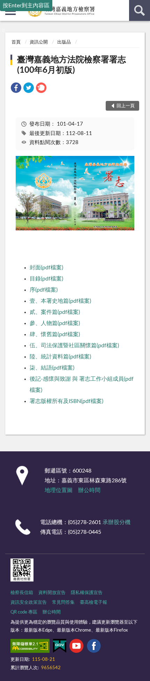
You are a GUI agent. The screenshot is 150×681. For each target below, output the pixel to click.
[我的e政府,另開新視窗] (59, 647)
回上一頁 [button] (126, 106)
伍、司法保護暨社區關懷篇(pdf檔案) (74, 345)
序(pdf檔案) (44, 290)
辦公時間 (89, 490)
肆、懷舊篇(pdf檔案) (55, 334)
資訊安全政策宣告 (28, 602)
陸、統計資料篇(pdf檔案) (60, 356)
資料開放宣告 (52, 593)
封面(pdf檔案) (46, 267)
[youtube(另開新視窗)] (76, 647)
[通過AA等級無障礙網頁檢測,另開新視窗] (30, 647)
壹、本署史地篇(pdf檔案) (60, 301)
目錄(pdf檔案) (46, 279)
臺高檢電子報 (93, 602)
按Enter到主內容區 (26, 5)
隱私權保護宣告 (87, 593)
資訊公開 (39, 42)
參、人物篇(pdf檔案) (55, 323)
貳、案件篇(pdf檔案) (55, 312)
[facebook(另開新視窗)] (94, 647)
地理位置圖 (59, 490)
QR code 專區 (23, 612)
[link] (16, 88)
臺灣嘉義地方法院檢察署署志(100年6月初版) (71, 65)
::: (3, 30)
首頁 (16, 42)
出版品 (64, 42)
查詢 (139, 10)
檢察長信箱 (21, 593)
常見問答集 (63, 602)
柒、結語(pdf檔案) (52, 368)
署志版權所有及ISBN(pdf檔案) (66, 401)
